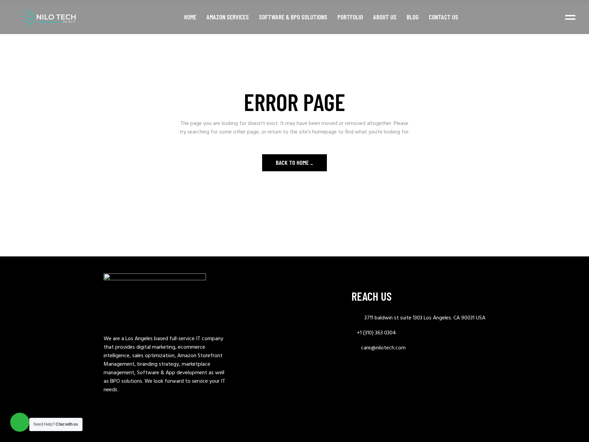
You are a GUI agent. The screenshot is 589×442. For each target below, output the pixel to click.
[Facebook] (385, 371)
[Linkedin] (359, 371)
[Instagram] (410, 371)
